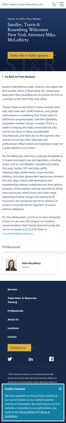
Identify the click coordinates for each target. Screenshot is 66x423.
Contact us (18, 347)
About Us (13, 319)
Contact (12, 336)
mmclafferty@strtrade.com (17, 233)
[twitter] (11, 359)
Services (12, 289)
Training (12, 302)
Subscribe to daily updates (29, 55)
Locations (13, 328)
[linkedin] (31, 359)
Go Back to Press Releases (19, 76)
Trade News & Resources (22, 298)
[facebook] (52, 359)
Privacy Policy (27, 412)
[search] (53, 5)
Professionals (15, 310)
